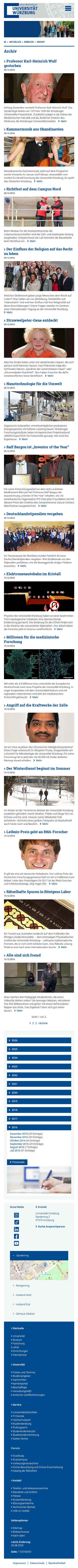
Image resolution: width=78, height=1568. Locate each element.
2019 (14, 1101)
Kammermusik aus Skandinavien (34, 129)
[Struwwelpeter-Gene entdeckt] (39, 356)
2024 (14, 1057)
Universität (19, 1336)
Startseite (18, 1328)
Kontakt (42, 1207)
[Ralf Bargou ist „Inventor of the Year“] (39, 483)
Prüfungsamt (20, 1427)
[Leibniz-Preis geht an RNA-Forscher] (39, 868)
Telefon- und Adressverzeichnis (30, 1488)
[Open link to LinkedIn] (15, 1229)
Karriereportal (20, 1383)
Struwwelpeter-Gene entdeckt (32, 320)
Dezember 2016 (19, 1133)
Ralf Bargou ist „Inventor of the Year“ (37, 447)
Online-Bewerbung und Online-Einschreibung (38, 1467)
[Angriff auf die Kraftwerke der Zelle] (39, 741)
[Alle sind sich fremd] (39, 991)
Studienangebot (21, 1375)
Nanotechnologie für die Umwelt (34, 383)
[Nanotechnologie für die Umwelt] (39, 420)
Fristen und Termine (24, 1372)
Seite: (14, 1551)
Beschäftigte (20, 1387)
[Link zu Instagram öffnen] (15, 1215)
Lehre (16, 1347)
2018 (14, 1110)
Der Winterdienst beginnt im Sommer (38, 768)
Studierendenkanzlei (24, 1431)
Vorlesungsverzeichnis (25, 1463)
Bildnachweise (21, 1531)
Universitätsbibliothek (25, 1412)
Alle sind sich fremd (23, 955)
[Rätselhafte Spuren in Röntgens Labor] (39, 928)
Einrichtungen (20, 1351)
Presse (17, 1495)
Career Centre (20, 1438)
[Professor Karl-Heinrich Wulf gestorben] (39, 102)
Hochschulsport (22, 1419)
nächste (43, 1023)
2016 (14, 1127)
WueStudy (18, 1455)
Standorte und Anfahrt (25, 1492)
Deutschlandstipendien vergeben (34, 514)
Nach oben (19, 1535)
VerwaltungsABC (22, 1391)
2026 (14, 1040)
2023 (14, 1066)
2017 (14, 1118)
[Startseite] (5, 42)
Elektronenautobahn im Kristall (33, 574)
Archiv (41, 42)
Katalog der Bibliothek (25, 1470)
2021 (14, 1084)
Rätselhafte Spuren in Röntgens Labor (38, 891)
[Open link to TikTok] (15, 1222)
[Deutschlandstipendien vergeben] (39, 550)
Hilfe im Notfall (21, 1510)
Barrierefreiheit (57, 1563)
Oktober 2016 (17, 1140)
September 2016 (19, 1143)
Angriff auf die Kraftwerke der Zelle (37, 705)
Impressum (19, 1563)
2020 (14, 1092)
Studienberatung (22, 1423)
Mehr (64, 121)
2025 (14, 1049)
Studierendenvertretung (26, 1434)
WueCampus (20, 1459)
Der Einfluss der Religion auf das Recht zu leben (38, 251)
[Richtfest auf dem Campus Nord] (39, 225)
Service (17, 1404)
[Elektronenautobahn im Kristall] (39, 610)
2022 (14, 1075)
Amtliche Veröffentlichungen (29, 1394)
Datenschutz (37, 1563)
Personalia (18, 1162)
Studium (17, 1339)
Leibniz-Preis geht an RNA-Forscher (37, 832)
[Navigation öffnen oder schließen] (68, 8)
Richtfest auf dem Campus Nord (33, 189)
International (20, 1354)
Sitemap (17, 1528)
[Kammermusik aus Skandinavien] (39, 165)
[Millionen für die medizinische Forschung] (39, 678)
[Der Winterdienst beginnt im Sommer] (39, 804)
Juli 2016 (15, 1150)
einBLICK (29, 42)
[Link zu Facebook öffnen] (15, 1236)
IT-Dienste (18, 1416)
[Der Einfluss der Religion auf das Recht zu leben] (39, 290)
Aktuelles (15, 42)
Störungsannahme (23, 1503)
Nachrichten (19, 1379)
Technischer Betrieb (24, 1507)
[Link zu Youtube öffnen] (15, 1243)
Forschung (19, 1343)
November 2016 (19, 1137)
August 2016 (17, 1147)
